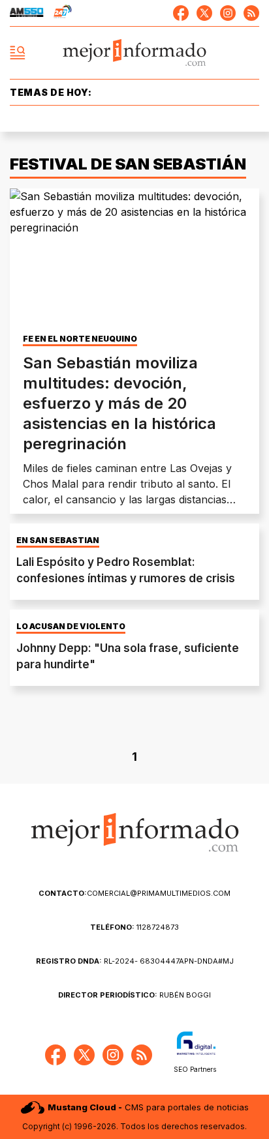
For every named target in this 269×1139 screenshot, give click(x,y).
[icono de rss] (251, 13)
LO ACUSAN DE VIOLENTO (70, 626)
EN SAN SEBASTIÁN (57, 540)
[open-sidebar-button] (17, 53)
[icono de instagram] (228, 13)
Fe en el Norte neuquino (80, 339)
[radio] (27, 13)
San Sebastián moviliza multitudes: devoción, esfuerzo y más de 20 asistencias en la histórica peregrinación (119, 403)
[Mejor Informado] (135, 53)
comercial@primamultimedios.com (134, 893)
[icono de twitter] (204, 13)
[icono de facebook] (181, 13)
